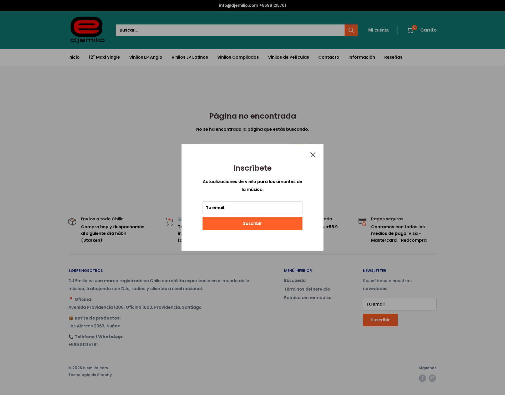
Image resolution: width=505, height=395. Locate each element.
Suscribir (252, 223)
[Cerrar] (313, 154)
